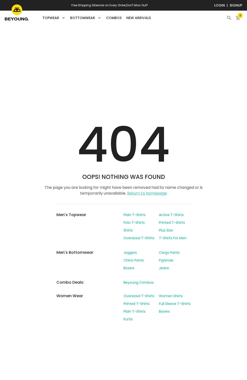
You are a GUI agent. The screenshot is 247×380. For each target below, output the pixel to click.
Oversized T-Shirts (139, 238)
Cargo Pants (169, 252)
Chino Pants (134, 260)
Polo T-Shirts (134, 222)
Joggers (130, 252)
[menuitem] (114, 17)
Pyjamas (166, 260)
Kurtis (128, 319)
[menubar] (97, 18)
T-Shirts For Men (172, 238)
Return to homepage (147, 193)
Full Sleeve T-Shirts (175, 303)
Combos (114, 17)
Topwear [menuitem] (50, 17)
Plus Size (166, 230)
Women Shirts (171, 296)
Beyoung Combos (139, 282)
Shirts (128, 230)
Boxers (129, 268)
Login (219, 5)
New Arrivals (138, 17)
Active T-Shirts (171, 214)
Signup (236, 5)
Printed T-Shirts (172, 222)
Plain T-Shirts (134, 214)
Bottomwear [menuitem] (82, 17)
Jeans (164, 268)
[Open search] (229, 18)
